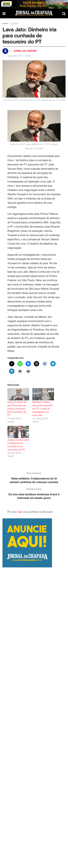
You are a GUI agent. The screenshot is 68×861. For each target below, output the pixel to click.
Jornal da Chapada (25, 50)
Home (5, 23)
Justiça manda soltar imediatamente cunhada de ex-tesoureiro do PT (18, 444)
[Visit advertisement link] (34, 4)
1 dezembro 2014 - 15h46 (18, 55)
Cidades (14, 23)
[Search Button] (64, 13)
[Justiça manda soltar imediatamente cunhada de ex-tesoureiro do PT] (18, 432)
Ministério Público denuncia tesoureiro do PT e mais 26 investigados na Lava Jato (42, 408)
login (20, 511)
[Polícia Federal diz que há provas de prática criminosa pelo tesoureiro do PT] (18, 394)
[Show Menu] (4, 13)
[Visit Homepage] (34, 13)
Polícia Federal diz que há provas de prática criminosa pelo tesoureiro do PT (17, 408)
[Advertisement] (34, 714)
